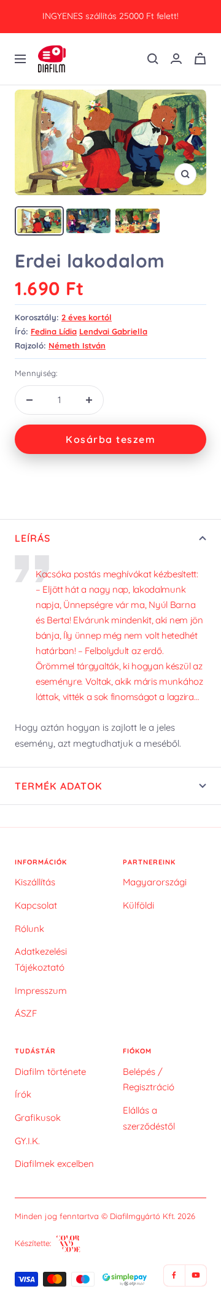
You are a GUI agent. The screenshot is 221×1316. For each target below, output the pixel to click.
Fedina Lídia (54, 331)
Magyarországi (155, 882)
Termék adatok (59, 786)
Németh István (77, 345)
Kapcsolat (36, 905)
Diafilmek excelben (54, 1163)
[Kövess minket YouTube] (195, 1275)
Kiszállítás (35, 882)
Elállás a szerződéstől (149, 1118)
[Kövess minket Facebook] (174, 1275)
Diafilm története (50, 1071)
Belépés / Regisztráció (148, 1079)
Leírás (32, 538)
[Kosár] (200, 58)
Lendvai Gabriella (113, 331)
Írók (23, 1094)
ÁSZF (26, 1013)
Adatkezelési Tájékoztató (41, 959)
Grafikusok (38, 1117)
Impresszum (41, 990)
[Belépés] (176, 58)
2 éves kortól (86, 317)
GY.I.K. (27, 1141)
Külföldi (138, 905)
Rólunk (29, 928)
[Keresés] (152, 58)
